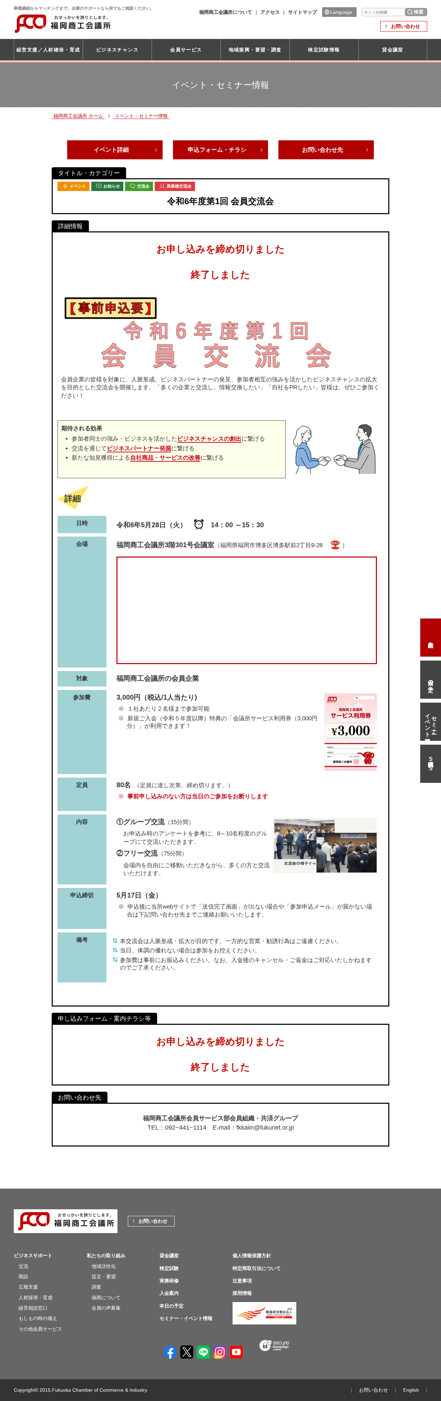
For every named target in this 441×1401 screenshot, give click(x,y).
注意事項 (242, 1280)
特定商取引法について (257, 1268)
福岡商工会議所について (225, 12)
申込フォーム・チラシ (217, 150)
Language (341, 12)
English (411, 1390)
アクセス (270, 12)
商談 (23, 1276)
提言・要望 (104, 1276)
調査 (96, 1287)
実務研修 (169, 1280)
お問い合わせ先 (322, 150)
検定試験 (169, 1268)
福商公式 (431, 763)
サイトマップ (302, 12)
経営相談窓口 (33, 1308)
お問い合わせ (405, 26)
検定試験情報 (324, 49)
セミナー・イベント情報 (430, 721)
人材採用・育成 (35, 1297)
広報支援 (28, 1287)
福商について (106, 1297)
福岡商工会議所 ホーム (78, 116)
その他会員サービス (40, 1329)
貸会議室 (392, 49)
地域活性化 (104, 1266)
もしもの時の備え (38, 1318)
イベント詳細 (111, 150)
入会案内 (430, 638)
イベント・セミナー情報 (141, 116)
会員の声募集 (106, 1308)
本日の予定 (431, 680)
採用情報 (242, 1293)
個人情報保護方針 (252, 1255)
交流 (23, 1266)
